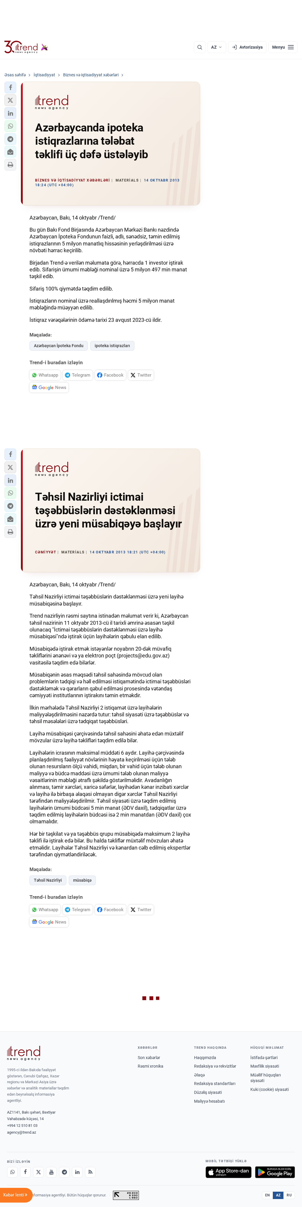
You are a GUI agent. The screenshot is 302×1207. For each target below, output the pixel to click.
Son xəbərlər (149, 1057)
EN (267, 1195)
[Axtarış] (200, 47)
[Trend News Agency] (23, 1053)
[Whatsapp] (12, 1172)
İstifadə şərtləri (264, 1057)
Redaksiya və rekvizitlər (215, 1066)
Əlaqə (199, 1075)
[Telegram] (64, 1172)
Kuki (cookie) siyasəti (269, 1089)
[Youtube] (51, 1172)
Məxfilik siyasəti (264, 1066)
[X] (38, 1172)
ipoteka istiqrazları (112, 345)
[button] (10, 87)
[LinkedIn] (77, 1172)
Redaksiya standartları (214, 1083)
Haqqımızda (205, 1057)
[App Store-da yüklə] (229, 1172)
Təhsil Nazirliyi (48, 880)
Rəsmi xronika (150, 1066)
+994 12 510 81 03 (22, 1125)
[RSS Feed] (90, 1172)
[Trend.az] (26, 47)
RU (289, 1195)
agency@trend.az (21, 1132)
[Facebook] (25, 1172)
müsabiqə (82, 880)
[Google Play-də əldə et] (275, 1172)
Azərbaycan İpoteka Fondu (58, 345)
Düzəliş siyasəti (208, 1092)
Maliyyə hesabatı (209, 1101)
